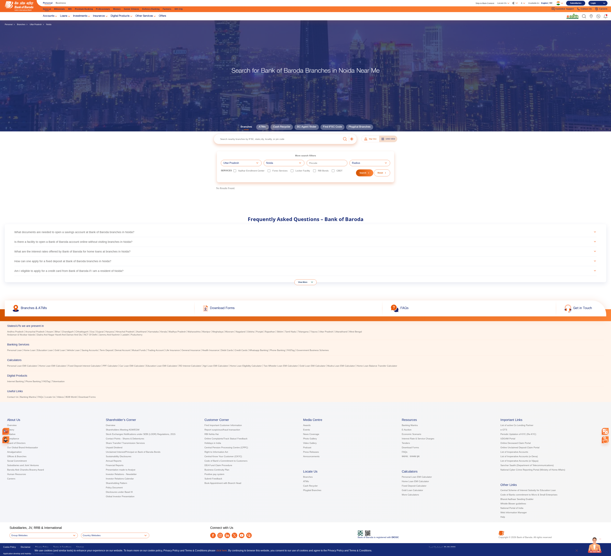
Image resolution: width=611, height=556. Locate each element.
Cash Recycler (281, 127)
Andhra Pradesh (15, 332)
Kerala (163, 332)
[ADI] (5, 439)
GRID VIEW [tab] (390, 139)
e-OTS (503, 429)
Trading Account (155, 350)
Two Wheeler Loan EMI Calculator (280, 366)
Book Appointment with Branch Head (222, 483)
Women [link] (117, 9)
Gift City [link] (179, 9)
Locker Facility (302, 170)
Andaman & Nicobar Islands (21, 335)
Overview (12, 425)
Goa (92, 332)
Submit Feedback (213, 478)
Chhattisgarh (81, 332)
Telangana (303, 332)
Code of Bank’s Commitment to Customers (225, 461)
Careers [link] (603, 9)
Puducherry (136, 335)
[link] (572, 16)
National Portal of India (511, 508)
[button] (584, 16)
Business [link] (61, 3)
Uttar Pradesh (36, 24)
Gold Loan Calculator (412, 490)
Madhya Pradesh (177, 332)
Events (306, 429)
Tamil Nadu (290, 332)
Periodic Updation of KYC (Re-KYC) (518, 434)
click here (221, 550)
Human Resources (16, 474)
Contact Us (12, 397)
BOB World (71, 397)
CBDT (340, 170)
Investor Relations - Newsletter (121, 474)
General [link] (47, 9)
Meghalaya (217, 332)
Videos (60, 397)
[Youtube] (241, 535)
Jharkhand (141, 332)
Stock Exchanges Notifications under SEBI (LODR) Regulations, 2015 (141, 434)
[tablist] (305, 360)
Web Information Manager (513, 512)
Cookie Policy (9, 547)
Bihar (57, 332)
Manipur (206, 332)
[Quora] (249, 535)
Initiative (11, 434)
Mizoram (229, 332)
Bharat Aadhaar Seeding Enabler (517, 499)
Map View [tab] (372, 139)
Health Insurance (210, 350)
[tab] (305, 326)
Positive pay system (214, 474)
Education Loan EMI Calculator (161, 366)
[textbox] (278, 139)
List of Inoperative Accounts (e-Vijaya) (519, 461)
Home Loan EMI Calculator (52, 366)
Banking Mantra (28, 397)
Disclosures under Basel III (119, 492)
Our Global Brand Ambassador (22, 447)
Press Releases (311, 452)
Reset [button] (380, 173)
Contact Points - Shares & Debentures (125, 438)
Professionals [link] (103, 9)
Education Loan (45, 350)
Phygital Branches (360, 127)
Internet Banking (15, 381)
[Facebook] (213, 535)
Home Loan (29, 350)
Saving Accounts (89, 350)
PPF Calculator (110, 366)
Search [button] (363, 173)
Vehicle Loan (73, 350)
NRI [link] (70, 9)
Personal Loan (14, 350)
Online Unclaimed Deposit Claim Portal (519, 447)
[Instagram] (220, 535)
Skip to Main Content (485, 3)
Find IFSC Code (332, 127)
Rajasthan (270, 332)
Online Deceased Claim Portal (515, 443)
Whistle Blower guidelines (513, 503)
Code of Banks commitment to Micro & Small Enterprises (528, 494)
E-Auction (406, 429)
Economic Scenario (411, 434)
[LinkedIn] (227, 535)
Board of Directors (16, 443)
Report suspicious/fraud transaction (222, 429)
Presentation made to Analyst (120, 469)
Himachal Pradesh (125, 332)
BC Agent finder (306, 127)
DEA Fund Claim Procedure (218, 465)
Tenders (406, 443)
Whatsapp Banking (258, 350)
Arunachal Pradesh (35, 332)
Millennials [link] (59, 9)
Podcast (307, 447)
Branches (21, 24)
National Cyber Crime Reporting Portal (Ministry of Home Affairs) (532, 469)
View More (302, 282)
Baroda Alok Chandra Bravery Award (25, 469)
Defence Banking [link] (151, 9)
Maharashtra (194, 332)
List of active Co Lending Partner (516, 425)
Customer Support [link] (564, 9)
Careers (11, 478)
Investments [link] (80, 16)
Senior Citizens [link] (131, 9)
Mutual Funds (139, 350)
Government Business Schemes (312, 350)
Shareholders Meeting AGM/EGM (122, 429)
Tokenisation (58, 381)
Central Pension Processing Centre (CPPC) (226, 447)
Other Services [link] (144, 16)
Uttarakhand (341, 332)
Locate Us (50, 397)
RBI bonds (323, 170)
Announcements (311, 456)
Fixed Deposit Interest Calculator (84, 366)
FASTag (291, 350)
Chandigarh (68, 332)
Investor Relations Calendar (120, 478)
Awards (307, 425)
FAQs (40, 397)
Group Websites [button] (19, 535)
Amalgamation (14, 452)
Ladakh (125, 335)
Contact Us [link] (586, 9)
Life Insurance (172, 350)
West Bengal (355, 332)
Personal (9, 24)
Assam (49, 332)
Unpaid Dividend (114, 447)
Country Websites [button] (92, 535)
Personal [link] (48, 3)
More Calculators (410, 494)
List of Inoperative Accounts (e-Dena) (519, 456)
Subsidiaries (575, 3)
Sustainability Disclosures (118, 456)
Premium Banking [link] (84, 9)
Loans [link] (63, 16)
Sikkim (280, 332)
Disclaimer (25, 547)
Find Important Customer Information (223, 425)
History (10, 429)
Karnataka (153, 332)
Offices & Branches (16, 456)
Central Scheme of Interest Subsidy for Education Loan (528, 490)
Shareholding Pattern (116, 483)
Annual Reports (113, 461)
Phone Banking (277, 350)
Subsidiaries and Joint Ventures (23, 465)
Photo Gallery (310, 438)
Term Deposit (106, 350)
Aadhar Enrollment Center (251, 170)
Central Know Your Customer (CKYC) (223, 456)
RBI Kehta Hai (211, 434)
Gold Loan (60, 350)
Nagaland (240, 332)
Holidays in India (212, 443)
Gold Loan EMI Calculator (313, 366)
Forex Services (280, 170)
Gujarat (100, 332)
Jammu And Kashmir (109, 335)
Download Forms (87, 397)
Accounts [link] (48, 16)
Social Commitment (17, 461)
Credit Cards (241, 350)
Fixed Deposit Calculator (414, 485)
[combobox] (605, 431)
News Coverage (311, 434)
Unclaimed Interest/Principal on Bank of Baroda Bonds (133, 452)
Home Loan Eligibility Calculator (246, 366)
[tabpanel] (305, 334)
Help (502, 517)
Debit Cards (227, 350)
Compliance (13, 438)
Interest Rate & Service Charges (418, 438)
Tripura (313, 332)
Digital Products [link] (120, 16)
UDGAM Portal (507, 438)
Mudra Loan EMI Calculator (341, 366)
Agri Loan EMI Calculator (215, 366)
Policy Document (114, 487)
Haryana (109, 332)
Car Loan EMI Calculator (131, 366)
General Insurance (191, 350)
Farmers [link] (167, 9)
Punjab (259, 332)
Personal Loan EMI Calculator (22, 366)
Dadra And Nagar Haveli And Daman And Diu (59, 335)
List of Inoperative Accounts (514, 452)
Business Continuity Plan (216, 469)
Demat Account (122, 350)
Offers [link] (162, 16)
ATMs (262, 127)
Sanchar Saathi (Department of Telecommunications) (527, 465)
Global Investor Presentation (120, 496)
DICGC (395, 537)
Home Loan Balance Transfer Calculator (377, 366)
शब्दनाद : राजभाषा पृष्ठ (410, 456)
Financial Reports (114, 465)
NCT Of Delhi (90, 335)
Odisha (250, 332)
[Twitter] (234, 535)
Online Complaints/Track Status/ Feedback (225, 438)
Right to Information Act (216, 452)
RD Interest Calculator (190, 366)
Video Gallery (310, 443)
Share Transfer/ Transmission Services (125, 443)
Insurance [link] (99, 16)
